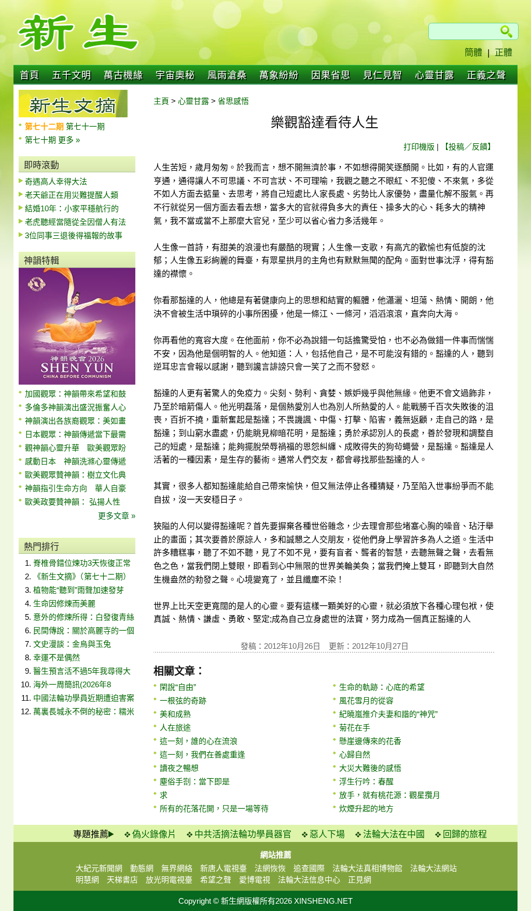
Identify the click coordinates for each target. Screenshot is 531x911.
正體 (503, 53)
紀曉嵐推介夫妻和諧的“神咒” (388, 714)
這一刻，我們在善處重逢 (202, 754)
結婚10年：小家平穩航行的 (72, 208)
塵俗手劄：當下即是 (195, 781)
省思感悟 (233, 101)
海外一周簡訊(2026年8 (72, 684)
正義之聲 (486, 75)
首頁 (29, 75)
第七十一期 (85, 126)
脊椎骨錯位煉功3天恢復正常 (82, 563)
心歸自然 (354, 754)
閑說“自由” (178, 687)
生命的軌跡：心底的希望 (382, 687)
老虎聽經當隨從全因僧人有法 (75, 221)
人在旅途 (175, 727)
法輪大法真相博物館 (367, 868)
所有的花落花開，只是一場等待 (214, 808)
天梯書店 (122, 879)
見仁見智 (382, 75)
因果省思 (331, 75)
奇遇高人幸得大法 (56, 181)
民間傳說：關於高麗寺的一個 (83, 630)
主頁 (161, 101)
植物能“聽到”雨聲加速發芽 (78, 590)
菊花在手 (354, 727)
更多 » (69, 139)
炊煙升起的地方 (366, 808)
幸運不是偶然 (56, 657)
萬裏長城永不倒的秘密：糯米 (83, 711)
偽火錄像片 (154, 834)
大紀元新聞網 (99, 868)
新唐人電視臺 (223, 868)
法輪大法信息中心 (309, 879)
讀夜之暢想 (179, 768)
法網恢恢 (270, 868)
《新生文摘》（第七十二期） (82, 576)
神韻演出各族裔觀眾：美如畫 (75, 420)
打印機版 (419, 146)
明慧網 (87, 879)
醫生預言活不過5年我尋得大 (82, 671)
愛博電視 (254, 879)
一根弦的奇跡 (183, 700)
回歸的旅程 (465, 834)
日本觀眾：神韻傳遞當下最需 (75, 434)
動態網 (141, 868)
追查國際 (309, 868)
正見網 (359, 879)
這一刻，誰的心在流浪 (198, 741)
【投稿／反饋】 (468, 146)
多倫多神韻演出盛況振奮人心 (75, 407)
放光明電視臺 (169, 879)
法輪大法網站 (433, 868)
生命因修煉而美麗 (64, 603)
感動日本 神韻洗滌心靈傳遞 (75, 461)
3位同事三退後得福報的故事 (73, 235)
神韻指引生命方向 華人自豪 (75, 488)
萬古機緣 (123, 75)
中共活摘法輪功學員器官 (242, 834)
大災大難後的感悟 (370, 768)
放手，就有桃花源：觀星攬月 (389, 795)
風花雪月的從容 (366, 700)
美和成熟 (175, 714)
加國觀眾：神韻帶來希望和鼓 (75, 393)
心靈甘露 (434, 75)
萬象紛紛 (279, 75)
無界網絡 (176, 868)
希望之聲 (215, 879)
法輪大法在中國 (394, 834)
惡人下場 (327, 834)
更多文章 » (116, 515)
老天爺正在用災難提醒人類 (71, 195)
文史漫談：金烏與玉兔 (72, 644)
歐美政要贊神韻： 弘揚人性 (72, 501)
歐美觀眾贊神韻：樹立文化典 (75, 474)
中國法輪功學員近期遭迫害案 (83, 698)
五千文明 (71, 75)
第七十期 (41, 139)
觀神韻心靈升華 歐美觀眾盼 (75, 447)
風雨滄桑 (227, 75)
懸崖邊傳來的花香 (370, 741)
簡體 (473, 53)
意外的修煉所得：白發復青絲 (83, 617)
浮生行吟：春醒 (366, 781)
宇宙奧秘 (175, 75)
